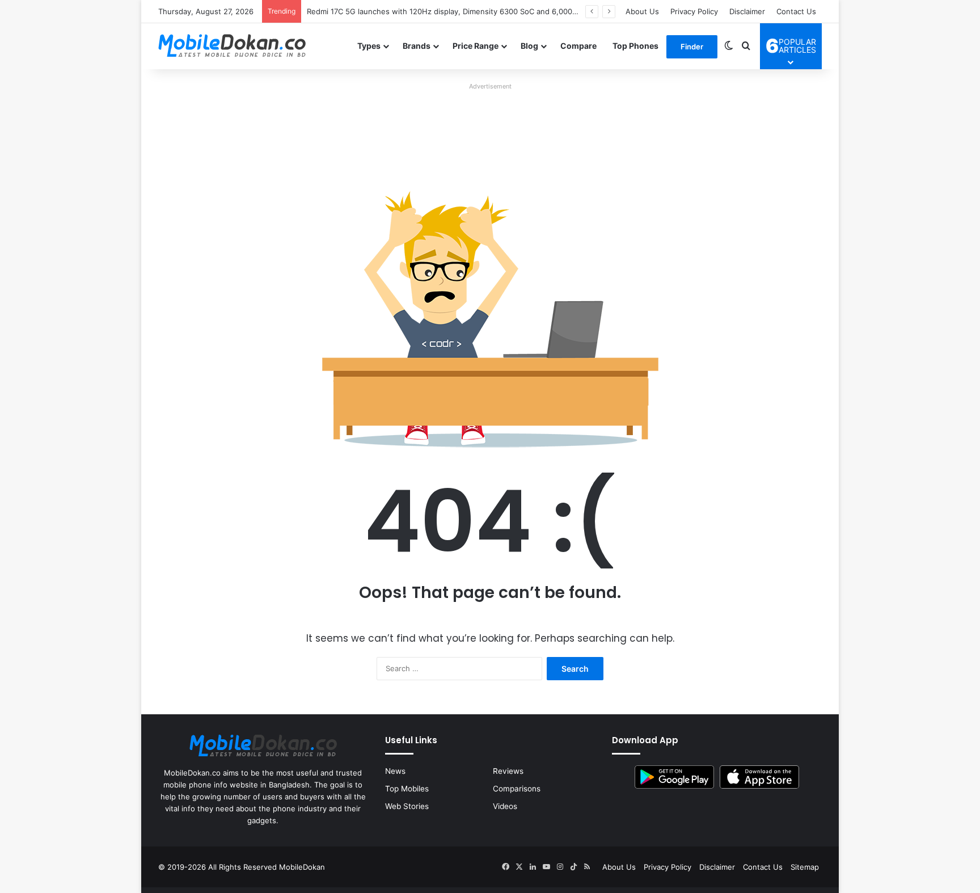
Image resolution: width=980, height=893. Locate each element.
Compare (578, 45)
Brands (416, 45)
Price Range (476, 45)
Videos (505, 806)
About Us (642, 11)
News (395, 771)
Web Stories (407, 806)
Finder (692, 46)
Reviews (508, 771)
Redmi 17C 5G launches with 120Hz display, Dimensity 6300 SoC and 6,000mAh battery (461, 11)
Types (369, 45)
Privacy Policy (694, 11)
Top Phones (635, 45)
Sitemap (805, 866)
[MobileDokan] (232, 46)
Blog (529, 45)
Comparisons (516, 788)
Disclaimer (747, 11)
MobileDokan (302, 866)
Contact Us (796, 11)
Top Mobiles (407, 788)
